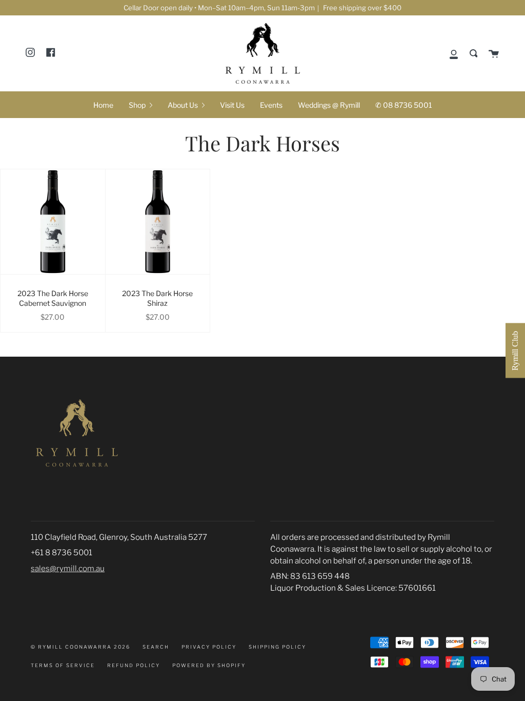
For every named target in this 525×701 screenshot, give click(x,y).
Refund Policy (133, 665)
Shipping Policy (277, 647)
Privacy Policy (208, 647)
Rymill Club (515, 351)
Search (156, 647)
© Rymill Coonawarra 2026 (80, 647)
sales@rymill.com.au (68, 568)
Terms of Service (63, 665)
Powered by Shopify (209, 665)
